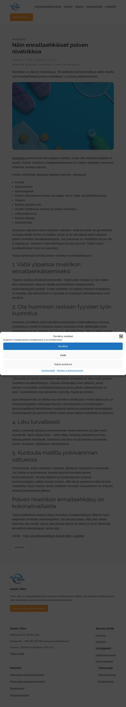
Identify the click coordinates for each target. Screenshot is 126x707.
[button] (121, 336)
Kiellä (63, 355)
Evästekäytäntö (48, 370)
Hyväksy (63, 346)
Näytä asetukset (63, 364)
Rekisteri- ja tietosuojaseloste (70, 370)
